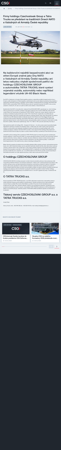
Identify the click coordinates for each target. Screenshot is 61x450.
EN (50, 3)
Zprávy (10, 8)
